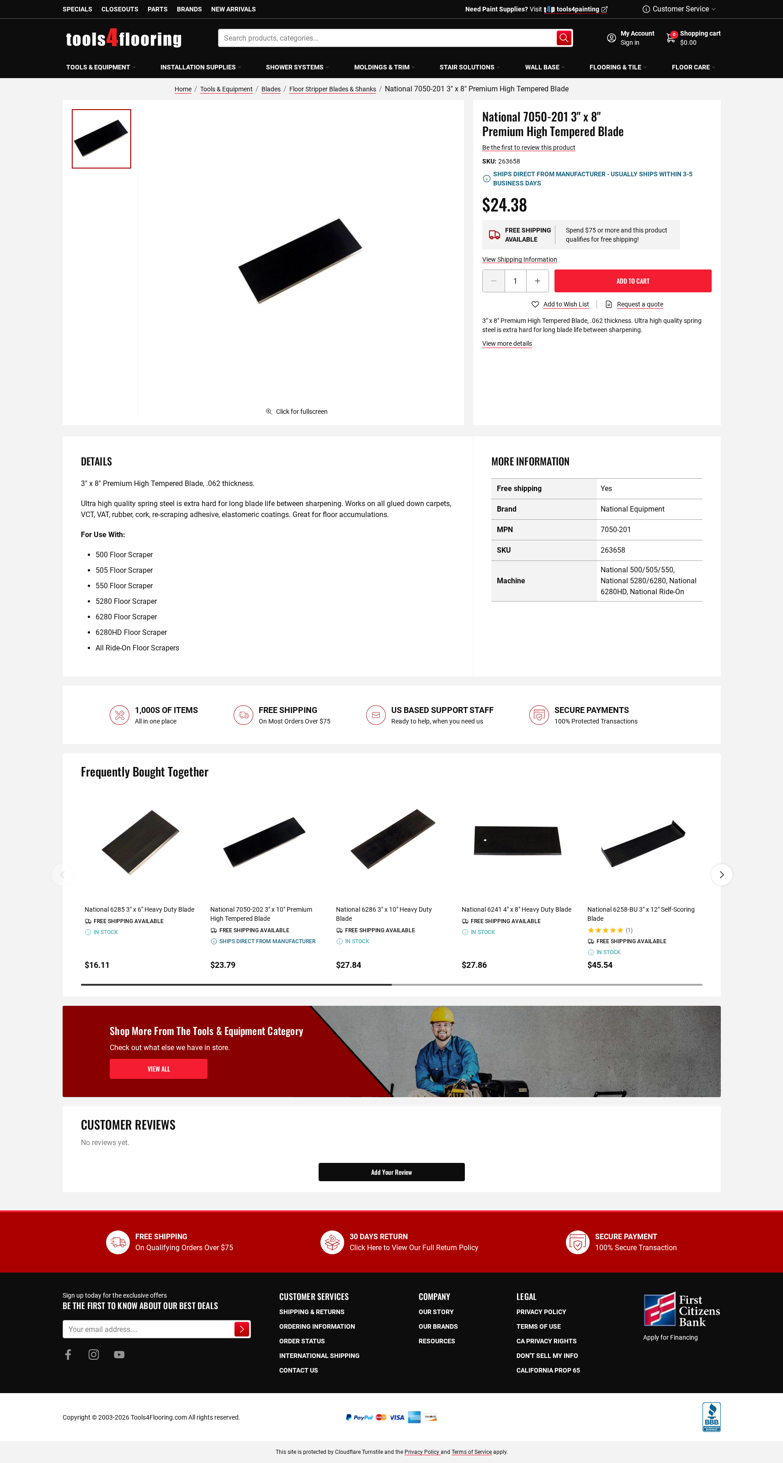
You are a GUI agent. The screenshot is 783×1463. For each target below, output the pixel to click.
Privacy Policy (423, 1452)
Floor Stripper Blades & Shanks (332, 89)
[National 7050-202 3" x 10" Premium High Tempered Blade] (265, 843)
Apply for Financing (670, 1337)
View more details (507, 343)
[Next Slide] (722, 875)
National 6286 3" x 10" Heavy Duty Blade (384, 914)
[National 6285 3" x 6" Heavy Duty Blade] (140, 843)
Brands (189, 9)
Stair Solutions (467, 67)
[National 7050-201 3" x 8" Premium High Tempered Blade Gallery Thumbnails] (101, 139)
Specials (77, 9)
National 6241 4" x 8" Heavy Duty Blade (516, 909)
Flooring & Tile (615, 67)
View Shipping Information (519, 259)
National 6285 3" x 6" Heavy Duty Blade (139, 909)
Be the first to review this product (528, 147)
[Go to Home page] (123, 38)
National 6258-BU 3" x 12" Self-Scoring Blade (641, 914)
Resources (437, 1341)
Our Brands (438, 1326)
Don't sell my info (547, 1355)
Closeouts (119, 9)
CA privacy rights (547, 1341)
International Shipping (319, 1355)
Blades (271, 89)
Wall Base (542, 67)
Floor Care (691, 67)
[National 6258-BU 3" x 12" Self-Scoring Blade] (642, 843)
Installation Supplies (198, 67)
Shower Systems (295, 67)
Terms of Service (472, 1452)
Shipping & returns (312, 1311)
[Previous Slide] (63, 875)
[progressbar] (392, 985)
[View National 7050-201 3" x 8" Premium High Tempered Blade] (101, 139)
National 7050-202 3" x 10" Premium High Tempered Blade (261, 914)
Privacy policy (541, 1311)
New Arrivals (233, 9)
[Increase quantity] (538, 281)
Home (183, 89)
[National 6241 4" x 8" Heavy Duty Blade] (517, 843)
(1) (629, 930)
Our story (436, 1311)
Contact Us (298, 1370)
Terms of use (539, 1326)
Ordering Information (317, 1326)
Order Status (302, 1341)
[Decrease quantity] (494, 281)
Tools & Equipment (98, 67)
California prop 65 (548, 1370)
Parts (158, 9)
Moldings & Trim (382, 67)
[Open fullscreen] (301, 262)
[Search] (564, 38)
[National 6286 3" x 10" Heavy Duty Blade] (391, 843)
